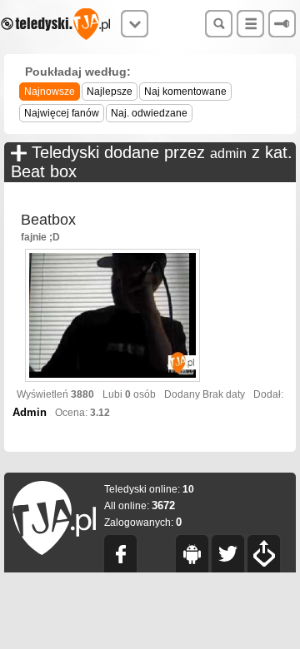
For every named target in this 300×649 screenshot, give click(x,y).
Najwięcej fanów (61, 113)
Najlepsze (109, 91)
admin (228, 153)
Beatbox (48, 219)
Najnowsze (49, 91)
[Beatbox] (112, 316)
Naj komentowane (185, 91)
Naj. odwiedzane (149, 113)
